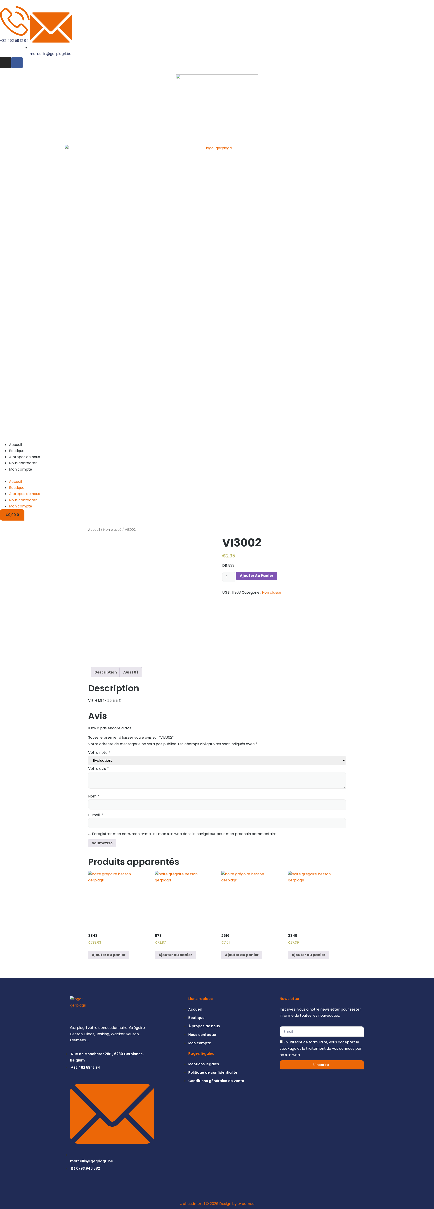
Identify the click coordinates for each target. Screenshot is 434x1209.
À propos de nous (24, 456)
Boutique (16, 450)
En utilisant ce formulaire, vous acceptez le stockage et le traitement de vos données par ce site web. (321, 1048)
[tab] (106, 672)
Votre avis (98, 768)
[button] (217, 475)
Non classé (112, 529)
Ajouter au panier (256, 575)
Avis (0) (130, 672)
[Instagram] (5, 62)
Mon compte (20, 469)
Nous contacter (23, 463)
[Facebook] (17, 62)
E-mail (95, 815)
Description (105, 672)
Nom (93, 796)
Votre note (99, 752)
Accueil (15, 444)
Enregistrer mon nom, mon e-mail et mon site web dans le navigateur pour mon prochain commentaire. (184, 833)
